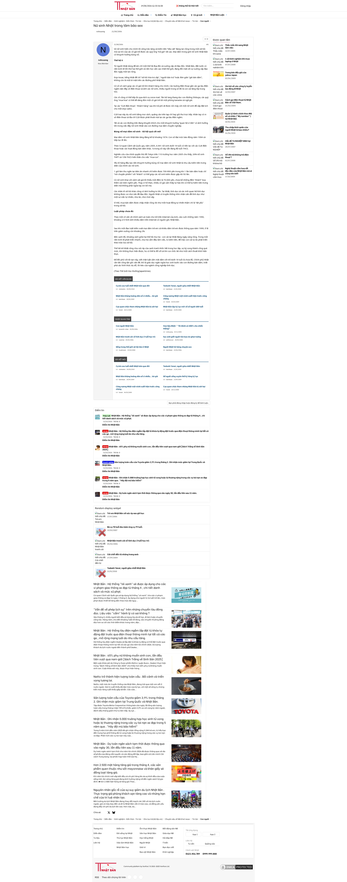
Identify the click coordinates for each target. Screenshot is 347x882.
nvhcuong (100, 31)
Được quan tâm (221, 40)
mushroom (122, 350)
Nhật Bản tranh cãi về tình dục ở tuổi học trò (135, 336)
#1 (207, 44)
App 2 (212, 834)
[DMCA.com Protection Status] (236, 867)
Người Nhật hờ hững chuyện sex (177, 346)
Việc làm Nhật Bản (125, 842)
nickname (122, 289)
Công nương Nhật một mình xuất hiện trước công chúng (185, 297)
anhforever (170, 340)
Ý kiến (165, 842)
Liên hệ (97, 842)
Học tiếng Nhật (146, 837)
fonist (168, 302)
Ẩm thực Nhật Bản (148, 828)
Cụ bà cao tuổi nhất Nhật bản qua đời (133, 285)
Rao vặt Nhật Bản (148, 851)
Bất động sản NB (170, 828)
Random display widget (108, 508)
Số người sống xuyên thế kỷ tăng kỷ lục (180, 376)
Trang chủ (128, 14)
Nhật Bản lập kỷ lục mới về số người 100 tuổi (183, 306)
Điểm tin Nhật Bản (111, 424)
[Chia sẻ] (201, 44)
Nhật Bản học (180, 14)
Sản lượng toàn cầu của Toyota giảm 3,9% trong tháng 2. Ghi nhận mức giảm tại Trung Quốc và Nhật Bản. (153, 463)
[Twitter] (135, 877)
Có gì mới (197, 14)
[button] (151, 14)
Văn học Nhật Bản (148, 833)
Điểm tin (99, 410)
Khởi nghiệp (168, 851)
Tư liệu (96, 837)
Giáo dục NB (168, 833)
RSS (97, 877)
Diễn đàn (144, 14)
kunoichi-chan (123, 329)
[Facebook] (129, 877)
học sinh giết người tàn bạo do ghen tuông (182, 336)
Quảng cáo (210, 844)
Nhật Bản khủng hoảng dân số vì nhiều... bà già (137, 295)
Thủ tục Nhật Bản (124, 837)
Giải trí (143, 847)
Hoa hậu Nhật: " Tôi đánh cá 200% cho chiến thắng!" (183, 327)
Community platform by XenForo (147, 866)
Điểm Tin (162, 14)
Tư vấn (191, 844)
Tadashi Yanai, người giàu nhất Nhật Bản (181, 285)
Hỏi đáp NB (168, 837)
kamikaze (169, 289)
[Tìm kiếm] (235, 6)
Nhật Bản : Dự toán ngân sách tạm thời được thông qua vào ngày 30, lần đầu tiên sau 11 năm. (150, 492)
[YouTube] (141, 877)
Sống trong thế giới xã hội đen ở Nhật (132, 346)
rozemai (121, 340)
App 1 (195, 834)
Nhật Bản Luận (217, 14)
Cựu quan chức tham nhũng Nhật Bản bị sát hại (137, 306)
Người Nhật (145, 842)
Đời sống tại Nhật (125, 833)
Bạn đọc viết (168, 847)
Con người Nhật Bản (125, 325)
